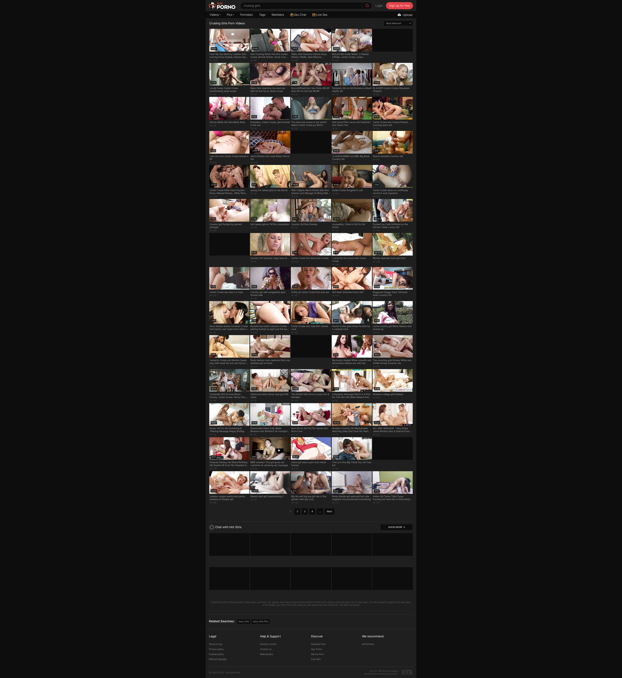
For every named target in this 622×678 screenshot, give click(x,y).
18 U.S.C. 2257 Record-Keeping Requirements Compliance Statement (381, 672)
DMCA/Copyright (218, 659)
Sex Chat (300, 14)
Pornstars (246, 14)
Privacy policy (216, 649)
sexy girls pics (260, 621)
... (320, 511)
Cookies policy (216, 654)
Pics (229, 14)
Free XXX (316, 659)
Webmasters (266, 654)
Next (329, 511)
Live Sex (321, 14)
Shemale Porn (318, 644)
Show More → (396, 527)
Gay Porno (316, 649)
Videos (214, 14)
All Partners (368, 644)
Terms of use (216, 644)
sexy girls (243, 621)
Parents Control (268, 644)
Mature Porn (317, 654)
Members (278, 14)
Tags (262, 14)
